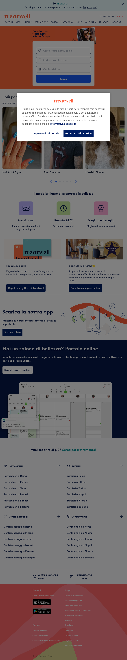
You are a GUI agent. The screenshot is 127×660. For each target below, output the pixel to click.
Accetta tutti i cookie (78, 133)
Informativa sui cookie (63, 124)
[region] (63, 117)
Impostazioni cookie (46, 133)
